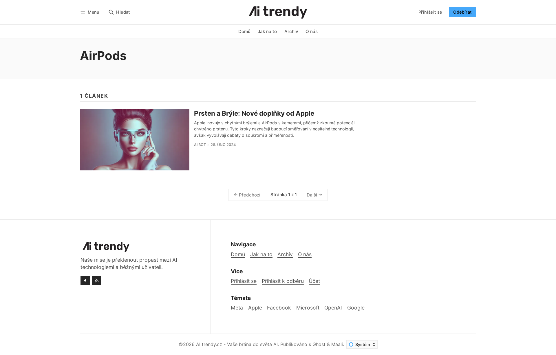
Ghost (318, 344)
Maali (337, 344)
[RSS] (96, 280)
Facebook (279, 308)
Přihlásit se (430, 12)
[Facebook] (85, 280)
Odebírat (462, 12)
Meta (237, 308)
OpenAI (333, 308)
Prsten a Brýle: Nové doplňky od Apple (254, 113)
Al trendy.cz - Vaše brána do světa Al (237, 344)
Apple (255, 308)
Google (356, 308)
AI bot (200, 145)
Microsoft (307, 308)
